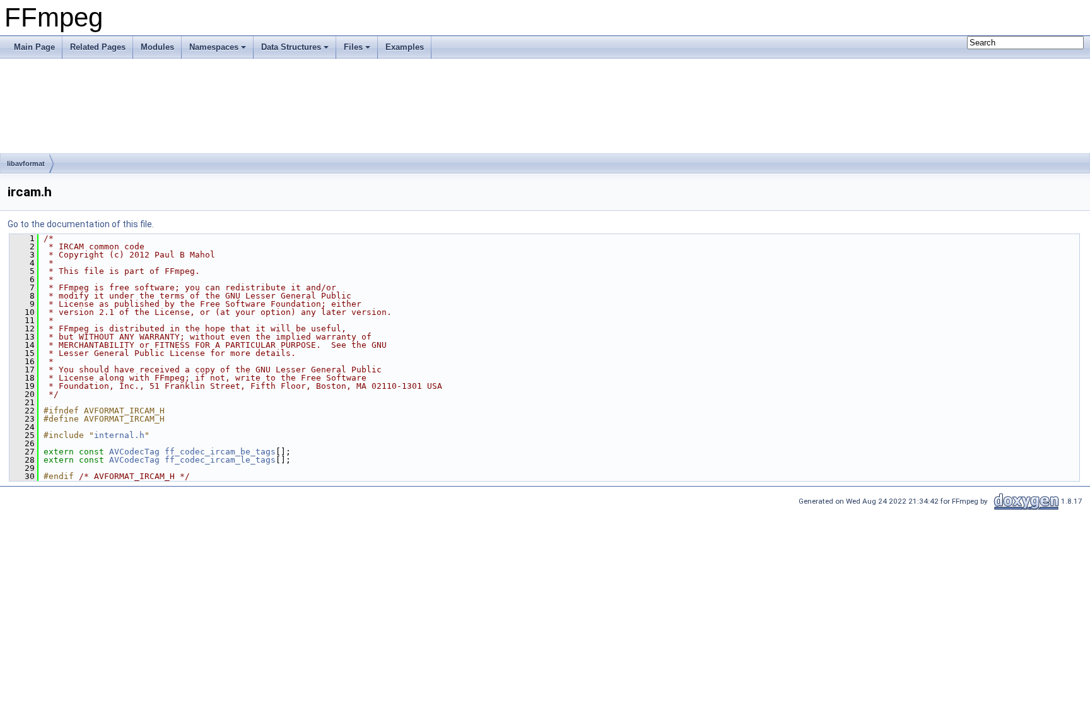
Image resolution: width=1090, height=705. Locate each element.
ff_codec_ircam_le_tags (220, 460)
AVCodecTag (134, 451)
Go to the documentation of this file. (81, 224)
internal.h (119, 435)
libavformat (26, 163)
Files (353, 47)
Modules (157, 47)
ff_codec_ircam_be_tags (220, 451)
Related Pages (98, 47)
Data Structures (291, 47)
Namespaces (213, 47)
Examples (404, 47)
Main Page (34, 47)
